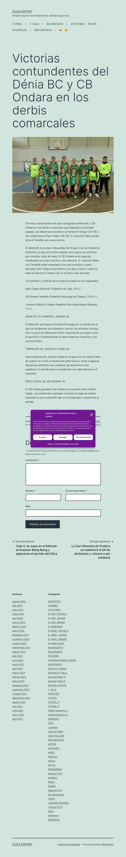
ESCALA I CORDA (57, 668)
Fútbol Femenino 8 (57, 715)
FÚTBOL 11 (54, 702)
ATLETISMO (78, 23)
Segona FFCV (55, 790)
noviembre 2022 (20, 689)
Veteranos (53, 815)
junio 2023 (17, 660)
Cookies (50, 444)
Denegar (63, 437)
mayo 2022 (18, 715)
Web (27, 506)
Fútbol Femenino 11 (58, 710)
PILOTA (92, 23)
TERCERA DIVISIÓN (58, 803)
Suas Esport (22, 11)
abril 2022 (17, 719)
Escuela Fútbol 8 (56, 681)
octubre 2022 (19, 694)
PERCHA (52, 757)
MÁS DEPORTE (43, 30)
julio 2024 (17, 605)
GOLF (51, 723)
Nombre (30, 490)
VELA (51, 811)
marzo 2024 (18, 622)
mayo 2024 (18, 614)
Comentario (32, 460)
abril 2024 (17, 618)
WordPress (107, 844)
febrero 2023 (19, 677)
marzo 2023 (18, 673)
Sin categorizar (56, 794)
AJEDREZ (53, 605)
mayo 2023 (18, 664)
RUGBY (52, 786)
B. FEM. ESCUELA (57, 614)
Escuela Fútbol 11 (57, 677)
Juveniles (53, 727)
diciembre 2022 (20, 685)
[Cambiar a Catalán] (60, 30)
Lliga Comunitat (56, 736)
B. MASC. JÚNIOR (57, 635)
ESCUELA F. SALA (57, 673)
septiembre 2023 (21, 647)
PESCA (51, 761)
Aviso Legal (75, 444)
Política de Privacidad (61, 444)
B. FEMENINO (55, 626)
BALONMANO (55, 652)
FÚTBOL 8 (53, 706)
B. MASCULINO (56, 643)
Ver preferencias (83, 437)
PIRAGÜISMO (55, 769)
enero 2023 (18, 681)
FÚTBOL (17, 23)
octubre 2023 (19, 643)
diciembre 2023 (20, 635)
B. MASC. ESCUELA (58, 631)
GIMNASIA (53, 719)
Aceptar (42, 437)
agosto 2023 (19, 652)
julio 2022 (17, 706)
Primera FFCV (55, 773)
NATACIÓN (53, 748)
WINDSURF (54, 820)
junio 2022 (17, 710)
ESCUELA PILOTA (57, 685)
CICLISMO (53, 656)
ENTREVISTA (55, 664)
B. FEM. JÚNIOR (56, 618)
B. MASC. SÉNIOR (57, 639)
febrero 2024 (19, 626)
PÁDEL (51, 752)
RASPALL (53, 778)
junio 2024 (17, 610)
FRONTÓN (53, 694)
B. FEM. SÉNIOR (56, 622)
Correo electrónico (76, 490)
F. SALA (34, 23)
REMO (51, 782)
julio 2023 (17, 656)
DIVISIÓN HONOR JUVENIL (62, 660)
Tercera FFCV (55, 807)
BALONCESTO (55, 23)
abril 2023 (17, 668)
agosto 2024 (19, 601)
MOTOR (52, 744)
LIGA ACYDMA (55, 731)
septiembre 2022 (21, 698)
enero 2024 (18, 631)
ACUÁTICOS (19, 30)
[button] (91, 415)
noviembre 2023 (20, 639)
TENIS (51, 799)
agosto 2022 (19, 702)
